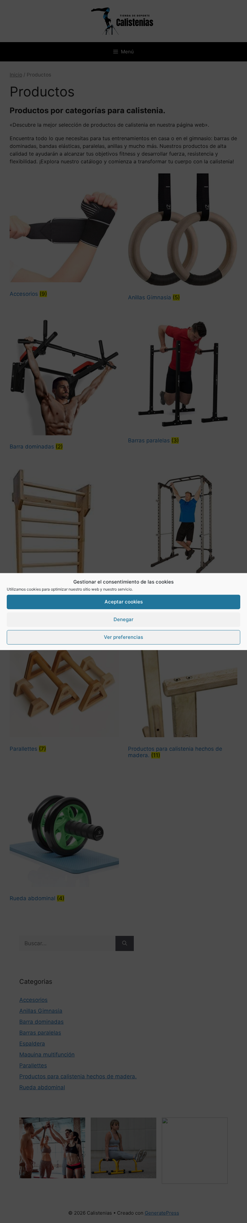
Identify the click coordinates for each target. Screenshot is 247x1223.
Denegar (123, 619)
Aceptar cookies (124, 602)
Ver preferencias (123, 637)
